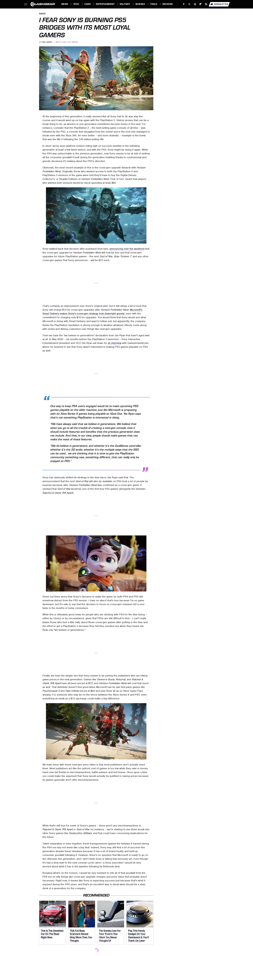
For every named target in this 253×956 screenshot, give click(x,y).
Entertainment (105, 4)
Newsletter (221, 4)
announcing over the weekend (127, 248)
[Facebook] (184, 4)
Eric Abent (47, 42)
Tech (76, 4)
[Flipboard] (201, 4)
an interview (114, 343)
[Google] (195, 4)
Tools (153, 4)
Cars (87, 4)
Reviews (168, 4)
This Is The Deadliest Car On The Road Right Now (52, 934)
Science (140, 4)
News (64, 4)
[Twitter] (189, 4)
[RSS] (206, 4)
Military (125, 4)
